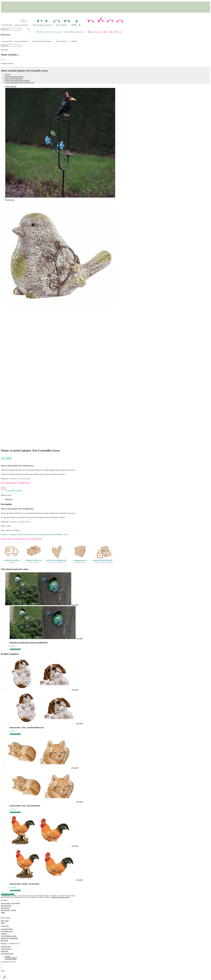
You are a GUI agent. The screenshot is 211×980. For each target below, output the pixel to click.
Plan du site (4, 940)
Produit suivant (10, 200)
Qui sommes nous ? (7, 931)
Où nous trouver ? (6, 949)
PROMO (74, 25)
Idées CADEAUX (61, 25)
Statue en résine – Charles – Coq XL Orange (24, 884)
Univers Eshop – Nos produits (10, 903)
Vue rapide (74, 605)
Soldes (3, 912)
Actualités (4, 933)
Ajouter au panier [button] (15, 649)
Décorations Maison (11, 957)
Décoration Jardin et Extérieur (42, 25)
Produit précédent (10, 86)
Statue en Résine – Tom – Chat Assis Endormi (25, 805)
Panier (3, 923)
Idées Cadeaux (5, 908)
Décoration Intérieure (21, 25)
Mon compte (5, 921)
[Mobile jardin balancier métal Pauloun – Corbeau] (60, 197)
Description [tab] (8, 499)
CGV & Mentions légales (8, 936)
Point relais (4, 951)
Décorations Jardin (10, 959)
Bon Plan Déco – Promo (8, 910)
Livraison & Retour (7, 929)
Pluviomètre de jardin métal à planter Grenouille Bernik (28, 642)
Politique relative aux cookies (60, 897)
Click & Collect (6, 946)
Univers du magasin (7, 953)
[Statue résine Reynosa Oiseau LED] (60, 310)
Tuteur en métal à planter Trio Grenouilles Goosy (19, 82)
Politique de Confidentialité (9, 938)
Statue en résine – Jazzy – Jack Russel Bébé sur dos (27, 727)
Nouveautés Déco (7, 25)
